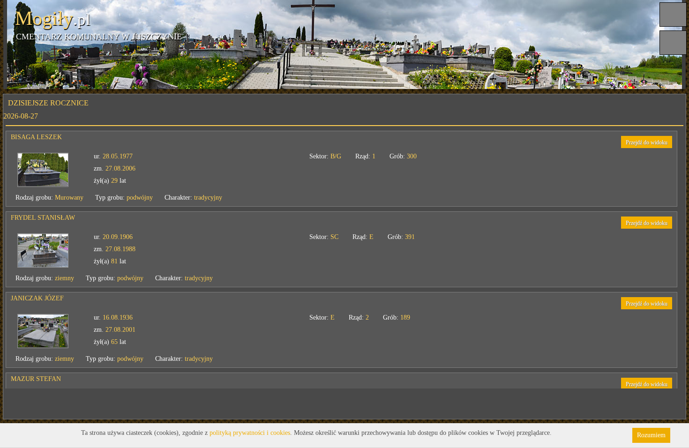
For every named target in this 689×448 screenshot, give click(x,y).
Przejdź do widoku (632, 142)
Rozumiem (651, 435)
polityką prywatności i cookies (250, 432)
